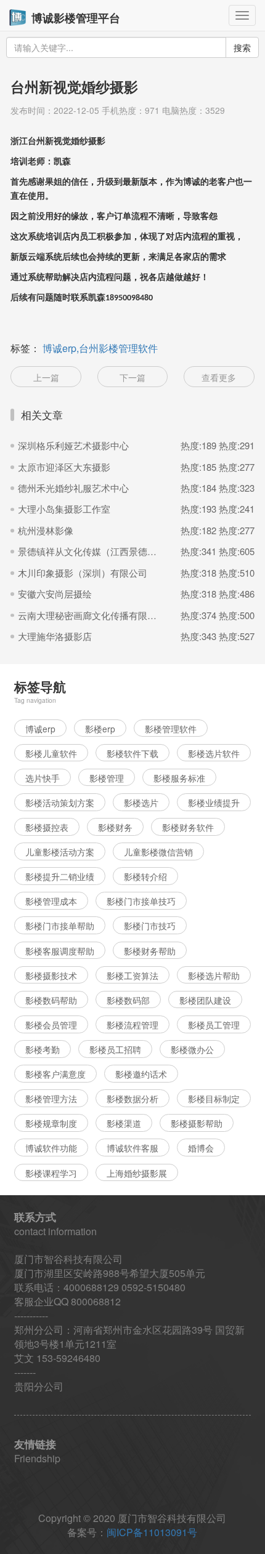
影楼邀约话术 (141, 1074)
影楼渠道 (124, 1123)
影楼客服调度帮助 (59, 951)
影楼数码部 (128, 1000)
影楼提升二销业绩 (59, 876)
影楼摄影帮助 (196, 1123)
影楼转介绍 (145, 876)
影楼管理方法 (51, 1098)
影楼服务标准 (179, 778)
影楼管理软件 (171, 729)
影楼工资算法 (132, 975)
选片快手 (42, 778)
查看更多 (219, 377)
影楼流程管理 (132, 1025)
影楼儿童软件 (51, 753)
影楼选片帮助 (214, 975)
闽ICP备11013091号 (152, 1532)
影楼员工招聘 (115, 1049)
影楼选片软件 (214, 753)
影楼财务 (115, 827)
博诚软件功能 (51, 1148)
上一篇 (46, 377)
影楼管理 (106, 778)
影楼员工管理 (214, 1025)
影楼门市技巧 (150, 925)
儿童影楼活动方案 (59, 852)
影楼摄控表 (46, 827)
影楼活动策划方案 (59, 802)
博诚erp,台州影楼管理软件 (100, 348)
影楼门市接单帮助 (59, 925)
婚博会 (201, 1148)
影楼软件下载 (132, 753)
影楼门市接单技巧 (141, 901)
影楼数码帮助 (51, 1000)
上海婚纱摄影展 (137, 1173)
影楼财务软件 (188, 827)
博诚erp (40, 729)
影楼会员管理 (51, 1025)
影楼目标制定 (214, 1098)
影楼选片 (141, 802)
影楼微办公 (192, 1049)
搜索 (242, 47)
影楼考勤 (42, 1049)
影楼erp (100, 729)
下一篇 (132, 377)
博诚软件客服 (132, 1148)
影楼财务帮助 (150, 951)
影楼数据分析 (132, 1098)
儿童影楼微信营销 (158, 852)
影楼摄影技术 (51, 975)
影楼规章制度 (51, 1123)
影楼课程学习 (51, 1173)
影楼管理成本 (51, 901)
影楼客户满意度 (55, 1074)
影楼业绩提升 (214, 802)
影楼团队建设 (205, 1000)
